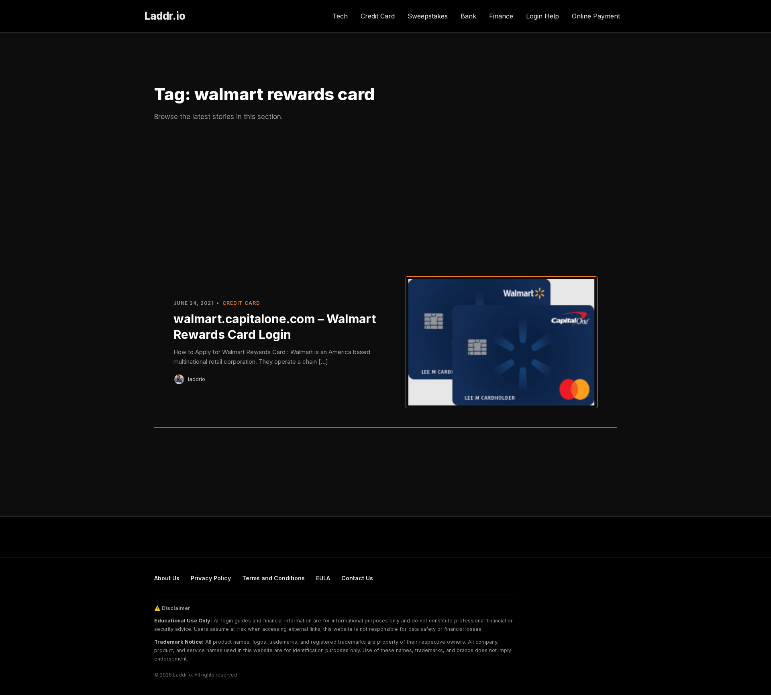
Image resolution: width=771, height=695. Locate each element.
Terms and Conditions (273, 578)
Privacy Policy (211, 578)
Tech (340, 16)
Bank (468, 16)
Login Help (542, 16)
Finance (501, 16)
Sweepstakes (428, 16)
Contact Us (357, 578)
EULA (323, 578)
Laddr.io (165, 16)
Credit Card (378, 16)
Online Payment (596, 16)
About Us (166, 578)
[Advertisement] (385, 198)
